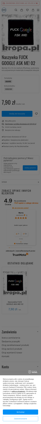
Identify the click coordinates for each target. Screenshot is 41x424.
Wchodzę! (20, 412)
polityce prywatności (18, 391)
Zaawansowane (20, 419)
